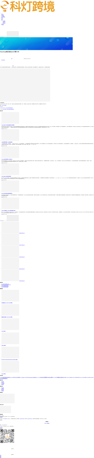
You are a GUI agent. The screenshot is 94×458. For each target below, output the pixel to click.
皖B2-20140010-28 (30, 418)
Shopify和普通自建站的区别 (5, 286)
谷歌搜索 (92, 377)
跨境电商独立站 (4, 378)
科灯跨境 (5, 418)
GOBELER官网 (3, 345)
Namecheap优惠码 (4, 105)
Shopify (23, 377)
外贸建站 (2, 14)
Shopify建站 (2, 16)
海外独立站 (74, 377)
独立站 (79, 377)
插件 (2, 19)
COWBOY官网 (3, 331)
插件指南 (4, 21)
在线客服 (1, 417)
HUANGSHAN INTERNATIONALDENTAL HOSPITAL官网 (9, 359)
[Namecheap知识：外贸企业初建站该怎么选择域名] (10, 123)
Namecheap (1, 106)
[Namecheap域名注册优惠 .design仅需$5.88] (10, 157)
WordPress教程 (55, 377)
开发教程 (2, 388)
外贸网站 (65, 377)
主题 (2, 18)
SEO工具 (21, 377)
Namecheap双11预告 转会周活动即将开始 (6, 193)
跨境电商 (2, 15)
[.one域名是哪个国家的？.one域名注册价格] (10, 140)
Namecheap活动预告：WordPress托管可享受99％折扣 (8, 210)
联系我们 (2, 24)
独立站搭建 (83, 377)
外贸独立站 (62, 377)
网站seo (86, 377)
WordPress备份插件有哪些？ (5, 285)
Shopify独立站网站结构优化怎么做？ (6, 284)
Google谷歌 (3, 377)
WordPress (35, 377)
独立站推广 (81, 377)
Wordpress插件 (50, 377)
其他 (11, 58)
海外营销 (76, 377)
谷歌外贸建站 (89, 377)
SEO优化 (18, 377)
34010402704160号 (22, 418)
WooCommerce (30, 377)
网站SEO (4, 22)
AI (0, 377)
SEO (16, 377)
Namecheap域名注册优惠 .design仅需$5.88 (6, 159)
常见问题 (4, 23)
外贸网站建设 (70, 377)
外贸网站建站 (67, 377)
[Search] (13, 34)
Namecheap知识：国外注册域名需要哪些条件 (8, 109)
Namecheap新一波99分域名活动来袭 (6, 176)
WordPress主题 (38, 377)
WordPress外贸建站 (43, 377)
